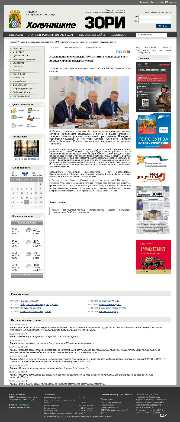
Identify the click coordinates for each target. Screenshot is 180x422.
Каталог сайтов (21, 96)
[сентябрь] (37, 174)
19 (22, 198)
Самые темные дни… (110, 304)
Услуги (36, 110)
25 (17, 202)
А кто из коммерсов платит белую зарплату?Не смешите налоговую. (55, 343)
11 (17, 193)
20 (27, 198)
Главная (146, 2)
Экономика (18, 63)
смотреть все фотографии (27, 159)
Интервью (18, 77)
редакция (16, 34)
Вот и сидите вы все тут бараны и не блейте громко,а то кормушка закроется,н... (62, 384)
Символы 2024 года (109, 301)
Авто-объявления (32, 125)
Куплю (20, 117)
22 (36, 198)
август (25, 172)
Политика (18, 66)
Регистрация (150, 12)
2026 (25, 175)
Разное (20, 126)
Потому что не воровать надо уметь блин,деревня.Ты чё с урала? (53, 368)
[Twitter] (121, 52)
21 (31, 198)
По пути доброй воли (30, 308)
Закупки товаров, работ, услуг (51, 34)
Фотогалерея (20, 85)
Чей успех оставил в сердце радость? (39, 304)
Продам (20, 110)
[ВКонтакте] (117, 52)
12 (22, 193)
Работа (36, 118)
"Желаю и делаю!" (29, 301)
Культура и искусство (24, 59)
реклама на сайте (92, 34)
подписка (118, 34)
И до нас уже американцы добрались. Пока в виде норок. (47, 336)
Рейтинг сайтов (21, 92)
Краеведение (19, 81)
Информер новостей (23, 88)
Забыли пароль (164, 12)
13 (27, 193)
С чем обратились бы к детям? (35, 311)
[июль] (15, 174)
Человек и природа (108, 311)
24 (13, 202)
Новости (23, 42)
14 (31, 193)
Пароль (137, 21)
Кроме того (19, 74)
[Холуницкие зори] (15, 28)
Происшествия (20, 55)
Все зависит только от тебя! (113, 308)
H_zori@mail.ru (22, 405)
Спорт (16, 70)
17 (13, 198)
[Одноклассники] (124, 52)
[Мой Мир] (128, 52)
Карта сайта (158, 2)
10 (13, 193)
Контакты (172, 2)
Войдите (71, 212)
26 (22, 202)
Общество (18, 52)
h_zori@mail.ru (143, 52)
